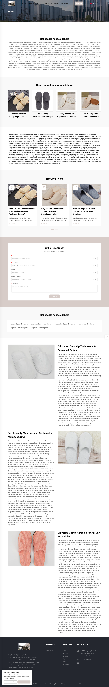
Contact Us (64, 3)
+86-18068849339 (85, 660)
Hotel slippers (49, 651)
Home (24, 3)
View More (12, 224)
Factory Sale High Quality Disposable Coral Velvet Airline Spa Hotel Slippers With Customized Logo (18, 115)
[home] (11, 3)
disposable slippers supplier (19, 328)
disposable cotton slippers (39, 328)
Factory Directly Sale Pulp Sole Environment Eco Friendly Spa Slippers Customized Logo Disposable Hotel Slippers (66, 115)
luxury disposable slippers (86, 324)
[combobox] (15, 265)
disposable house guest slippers (41, 324)
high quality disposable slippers (65, 324)
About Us (31, 3)
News (56, 3)
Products (39, 3)
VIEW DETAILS (19, 101)
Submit (55, 296)
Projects (48, 3)
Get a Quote (79, 3)
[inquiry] (107, 337)
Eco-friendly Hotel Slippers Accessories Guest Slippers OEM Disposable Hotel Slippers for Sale (90, 115)
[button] (52, 229)
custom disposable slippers (19, 324)
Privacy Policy (78, 684)
